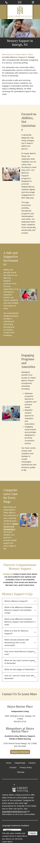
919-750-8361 (20, 746)
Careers (32, 763)
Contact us (8, 574)
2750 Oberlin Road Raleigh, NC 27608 (20, 743)
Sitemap (20, 772)
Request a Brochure (20, 752)
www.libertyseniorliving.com (14, 811)
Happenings (20, 763)
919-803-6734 (20, 721)
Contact (12, 767)
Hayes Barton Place (20, 706)
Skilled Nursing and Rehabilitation (10, 526)
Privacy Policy (26, 767)
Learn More (7, 842)
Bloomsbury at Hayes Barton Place (17, 54)
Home (8, 763)
